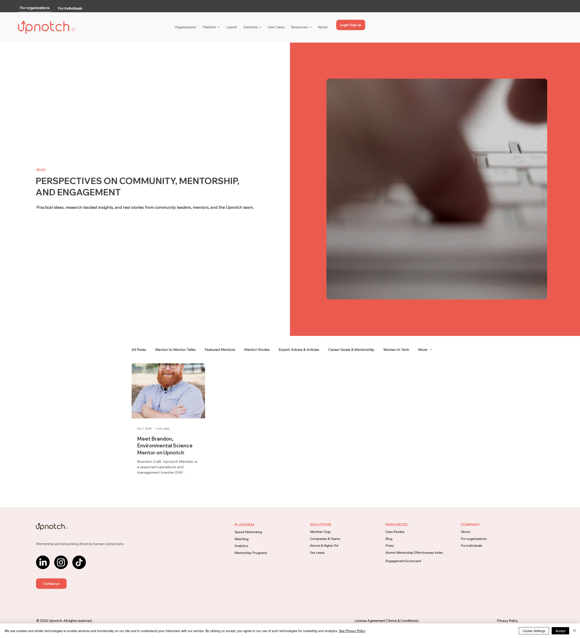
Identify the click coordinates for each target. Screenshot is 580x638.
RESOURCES (396, 524)
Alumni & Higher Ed (324, 545)
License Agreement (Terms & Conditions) (386, 621)
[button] (51, 583)
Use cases (317, 553)
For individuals (471, 545)
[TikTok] (79, 562)
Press (389, 545)
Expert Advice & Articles (299, 349)
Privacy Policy (507, 621)
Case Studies (395, 532)
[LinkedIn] (43, 562)
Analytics (241, 546)
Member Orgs (320, 532)
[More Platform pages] (218, 27)
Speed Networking (248, 532)
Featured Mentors (220, 349)
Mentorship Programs (250, 553)
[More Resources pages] (310, 27)
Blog (388, 539)
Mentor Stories (257, 349)
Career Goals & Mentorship (351, 349)
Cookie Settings (534, 630)
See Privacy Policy (352, 630)
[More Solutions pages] (260, 27)
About (465, 532)
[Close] (574, 630)
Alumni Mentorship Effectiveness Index (414, 553)
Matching (241, 539)
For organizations (474, 539)
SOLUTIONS (320, 524)
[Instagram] (61, 562)
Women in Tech (396, 349)
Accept (560, 630)
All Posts (138, 349)
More (422, 349)
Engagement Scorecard (403, 561)
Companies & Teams (325, 539)
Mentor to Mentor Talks (175, 349)
